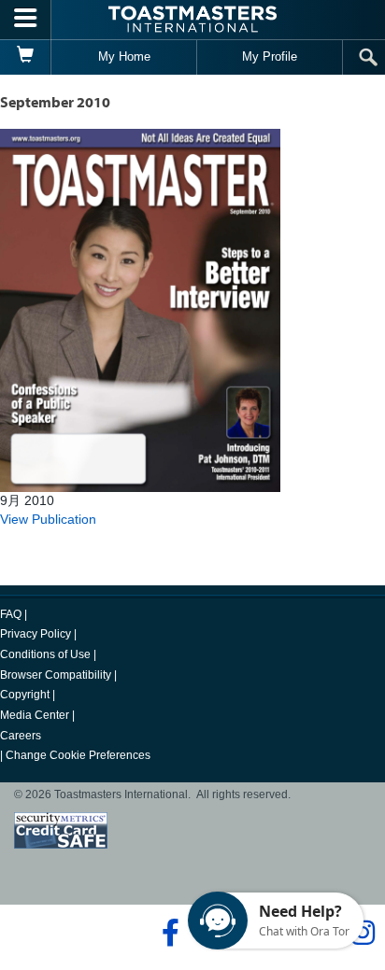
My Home (124, 56)
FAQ (10, 614)
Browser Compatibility (55, 675)
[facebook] (168, 932)
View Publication (48, 519)
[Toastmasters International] (192, 19)
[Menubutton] (25, 19)
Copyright (25, 694)
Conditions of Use (45, 654)
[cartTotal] (25, 57)
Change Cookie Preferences (78, 755)
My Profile (269, 56)
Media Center (34, 715)
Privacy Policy (35, 633)
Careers (20, 735)
